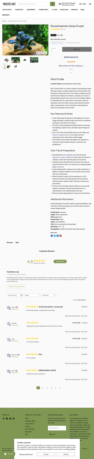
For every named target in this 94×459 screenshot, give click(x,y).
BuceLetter (28, 431)
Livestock (19, 9)
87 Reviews (63, 29)
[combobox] (34, 4)
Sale (26, 434)
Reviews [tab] (10, 242)
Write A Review (60, 261)
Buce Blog (64, 9)
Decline (66, 454)
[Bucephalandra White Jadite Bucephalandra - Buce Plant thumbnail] (6, 66)
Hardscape (43, 9)
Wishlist (74, 9)
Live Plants (7, 9)
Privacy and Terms (7, 450)
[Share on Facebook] (52, 236)
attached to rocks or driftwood (62, 157)
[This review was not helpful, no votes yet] (85, 316)
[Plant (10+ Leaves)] (57, 44)
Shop (26, 418)
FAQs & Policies (6, 448)
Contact (27, 426)
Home (4, 21)
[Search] (52, 4)
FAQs (82, 9)
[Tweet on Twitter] (55, 236)
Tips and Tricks (29, 423)
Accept (46, 454)
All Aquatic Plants (30, 421)
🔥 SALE (54, 9)
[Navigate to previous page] (34, 387)
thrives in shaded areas (60, 135)
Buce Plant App (29, 429)
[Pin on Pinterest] (60, 236)
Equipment (31, 9)
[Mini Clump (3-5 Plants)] (73, 44)
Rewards (5, 15)
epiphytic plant (71, 155)
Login (84, 4)
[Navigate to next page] (60, 387)
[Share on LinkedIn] (57, 236)
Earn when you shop (68, 5)
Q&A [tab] (17, 242)
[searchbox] (13, 295)
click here (60, 167)
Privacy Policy (70, 449)
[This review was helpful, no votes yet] (82, 316)
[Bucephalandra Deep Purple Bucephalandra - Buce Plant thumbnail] (6, 60)
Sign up (52, 434)
